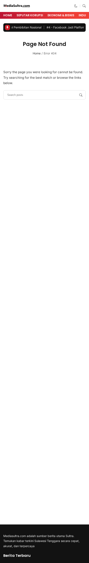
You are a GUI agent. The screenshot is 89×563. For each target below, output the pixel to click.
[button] (75, 6)
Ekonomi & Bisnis (61, 15)
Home (7, 15)
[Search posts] (81, 95)
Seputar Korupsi (30, 15)
